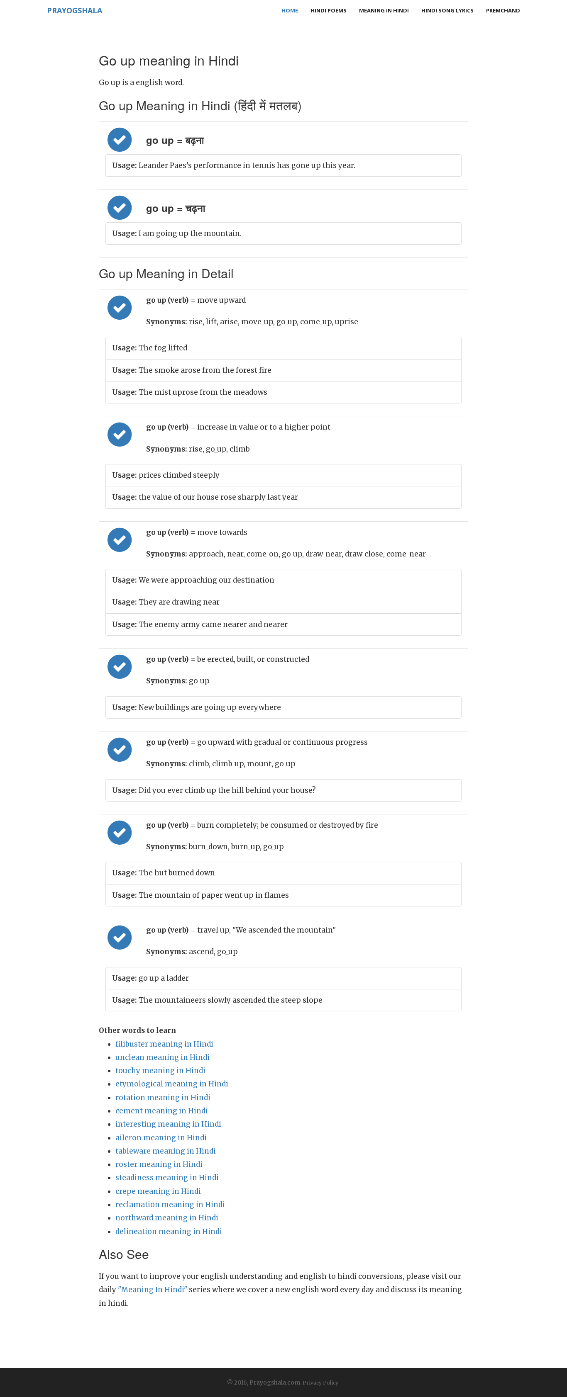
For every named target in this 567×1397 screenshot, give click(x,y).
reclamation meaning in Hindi (170, 1204)
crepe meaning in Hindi (158, 1191)
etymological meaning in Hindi (171, 1083)
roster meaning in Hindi (159, 1164)
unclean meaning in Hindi (162, 1057)
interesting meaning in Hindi (168, 1124)
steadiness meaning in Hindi (167, 1177)
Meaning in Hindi (384, 10)
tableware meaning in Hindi (165, 1151)
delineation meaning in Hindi (168, 1231)
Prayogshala (74, 10)
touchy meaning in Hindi (160, 1070)
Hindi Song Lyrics (447, 10)
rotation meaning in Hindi (162, 1097)
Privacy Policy (320, 1383)
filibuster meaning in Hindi (164, 1044)
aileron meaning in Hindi (161, 1137)
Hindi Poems (328, 10)
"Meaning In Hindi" (152, 1289)
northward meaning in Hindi (166, 1217)
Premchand (503, 10)
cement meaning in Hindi (161, 1110)
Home (289, 10)
